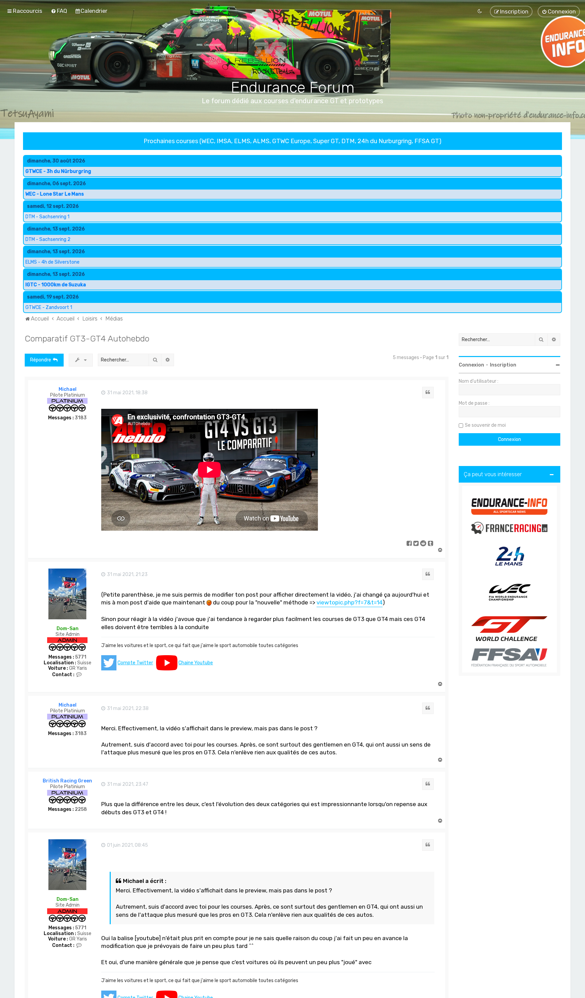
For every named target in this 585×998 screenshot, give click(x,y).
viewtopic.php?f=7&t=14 (350, 602)
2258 (81, 809)
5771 (80, 657)
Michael (68, 389)
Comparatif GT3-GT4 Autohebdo (87, 338)
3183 (81, 417)
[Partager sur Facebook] (409, 544)
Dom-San (68, 628)
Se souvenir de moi (485, 425)
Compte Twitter (135, 663)
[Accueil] (292, 51)
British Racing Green (67, 781)
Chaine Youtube (195, 663)
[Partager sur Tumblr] (431, 544)
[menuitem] (59, 11)
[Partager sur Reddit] (423, 544)
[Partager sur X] (416, 544)
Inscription (503, 365)
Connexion (471, 365)
